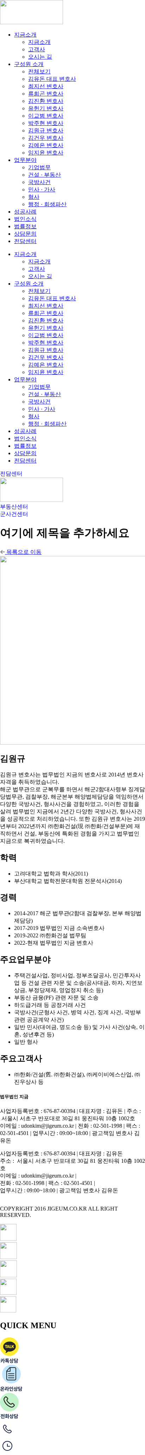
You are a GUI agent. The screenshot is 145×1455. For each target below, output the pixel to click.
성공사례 (25, 212)
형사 (33, 197)
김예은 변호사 (45, 145)
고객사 (36, 49)
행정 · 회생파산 (47, 204)
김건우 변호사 (45, 138)
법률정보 (25, 226)
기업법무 (39, 167)
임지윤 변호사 (45, 153)
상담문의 (25, 234)
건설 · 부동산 (44, 175)
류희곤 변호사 (45, 94)
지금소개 (25, 35)
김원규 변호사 (45, 130)
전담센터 (25, 241)
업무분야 (25, 160)
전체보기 (39, 71)
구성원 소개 (29, 64)
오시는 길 (40, 57)
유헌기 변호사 (45, 108)
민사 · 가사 (41, 189)
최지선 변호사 (45, 86)
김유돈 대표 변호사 (52, 79)
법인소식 (25, 219)
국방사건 (39, 182)
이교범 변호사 (45, 116)
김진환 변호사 (45, 101)
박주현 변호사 (45, 123)
